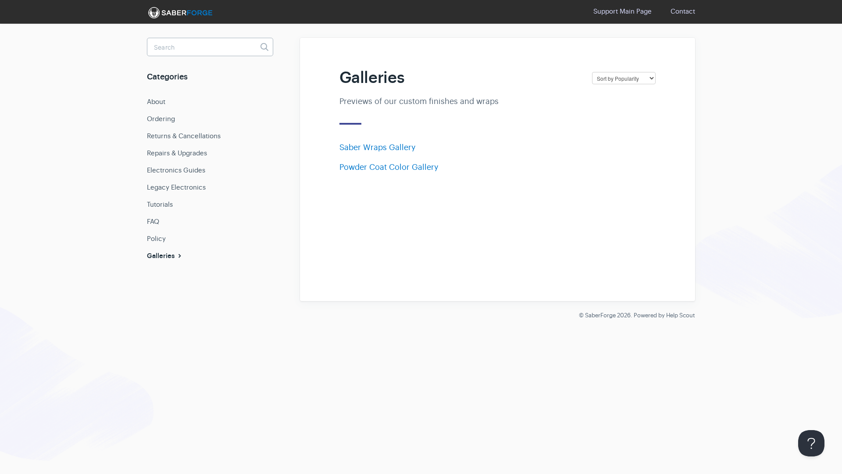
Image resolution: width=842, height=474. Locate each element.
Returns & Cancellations (184, 136)
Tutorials (160, 204)
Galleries (161, 255)
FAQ (153, 221)
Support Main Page (622, 11)
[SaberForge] (180, 12)
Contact (683, 11)
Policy (156, 238)
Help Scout (680, 315)
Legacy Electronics (176, 187)
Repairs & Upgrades (177, 153)
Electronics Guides (176, 170)
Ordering (161, 119)
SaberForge (600, 315)
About (156, 101)
